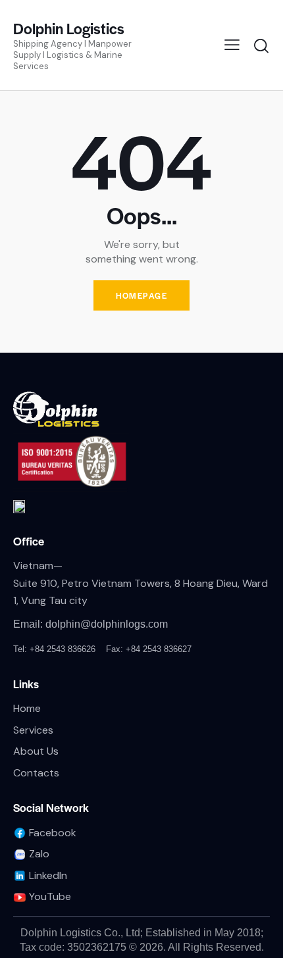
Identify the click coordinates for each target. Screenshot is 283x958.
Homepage (141, 295)
